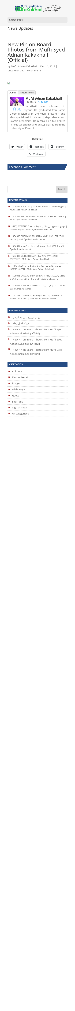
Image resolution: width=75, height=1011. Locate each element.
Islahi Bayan (19, 389)
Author (12, 92)
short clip (17, 401)
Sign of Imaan (20, 407)
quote (15, 395)
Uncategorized (16, 70)
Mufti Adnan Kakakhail (24, 66)
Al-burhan (43, 101)
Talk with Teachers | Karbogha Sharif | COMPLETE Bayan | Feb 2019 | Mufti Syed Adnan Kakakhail (36, 297)
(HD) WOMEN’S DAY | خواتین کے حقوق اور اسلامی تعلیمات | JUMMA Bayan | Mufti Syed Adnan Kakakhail (38, 228)
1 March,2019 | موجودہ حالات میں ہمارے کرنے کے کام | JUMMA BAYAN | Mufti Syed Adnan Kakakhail (36, 267)
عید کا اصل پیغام (21, 323)
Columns (17, 371)
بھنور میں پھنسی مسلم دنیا (26, 317)
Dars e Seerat (20, 377)
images (16, 383)
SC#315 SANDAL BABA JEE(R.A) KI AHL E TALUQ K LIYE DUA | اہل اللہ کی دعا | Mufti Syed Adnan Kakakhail (37, 277)
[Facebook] (14, 109)
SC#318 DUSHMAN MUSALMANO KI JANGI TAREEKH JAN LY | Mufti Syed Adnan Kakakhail (37, 238)
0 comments (34, 70)
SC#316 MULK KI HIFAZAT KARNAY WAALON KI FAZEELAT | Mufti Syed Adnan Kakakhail (34, 257)
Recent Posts (27, 92)
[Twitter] (19, 109)
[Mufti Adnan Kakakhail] (17, 104)
